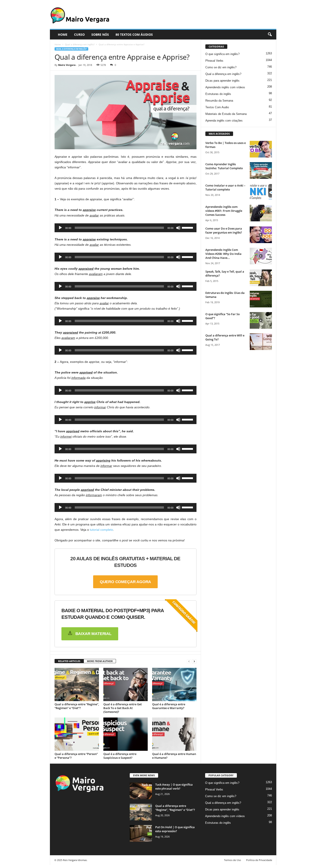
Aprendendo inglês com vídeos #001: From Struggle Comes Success (223, 211)
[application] (125, 227)
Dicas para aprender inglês (222, 80)
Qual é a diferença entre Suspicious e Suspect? (119, 756)
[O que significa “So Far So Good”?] (261, 320)
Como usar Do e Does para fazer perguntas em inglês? (223, 230)
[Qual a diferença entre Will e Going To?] (261, 341)
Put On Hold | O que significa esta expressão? (175, 829)
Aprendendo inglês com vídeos (225, 87)
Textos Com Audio (217, 107)
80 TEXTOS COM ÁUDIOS (134, 34)
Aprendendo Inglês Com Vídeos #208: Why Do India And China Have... (223, 254)
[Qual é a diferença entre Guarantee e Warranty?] (174, 684)
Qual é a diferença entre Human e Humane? (174, 756)
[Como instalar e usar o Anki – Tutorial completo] (261, 191)
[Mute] (178, 228)
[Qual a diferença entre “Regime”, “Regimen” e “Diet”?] (77, 684)
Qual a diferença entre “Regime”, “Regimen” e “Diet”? (77, 706)
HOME (62, 34)
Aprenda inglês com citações (224, 120)
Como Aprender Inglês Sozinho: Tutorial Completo (224, 166)
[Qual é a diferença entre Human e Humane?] (174, 734)
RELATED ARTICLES (69, 661)
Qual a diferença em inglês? (79, 44)
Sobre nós (100, 34)
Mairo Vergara (67, 65)
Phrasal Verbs (214, 60)
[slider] (188, 227)
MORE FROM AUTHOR (100, 661)
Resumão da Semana (219, 100)
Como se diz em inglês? (220, 67)
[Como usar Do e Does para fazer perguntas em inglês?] (261, 234)
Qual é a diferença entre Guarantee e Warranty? (168, 706)
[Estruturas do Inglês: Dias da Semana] (261, 299)
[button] (270, 34)
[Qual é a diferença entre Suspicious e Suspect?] (125, 734)
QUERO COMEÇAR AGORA (125, 582)
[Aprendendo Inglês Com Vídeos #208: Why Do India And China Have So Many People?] (261, 256)
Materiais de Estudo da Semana (226, 114)
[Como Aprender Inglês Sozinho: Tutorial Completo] (261, 170)
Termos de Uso (232, 860)
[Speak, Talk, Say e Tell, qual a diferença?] (261, 277)
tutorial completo (101, 529)
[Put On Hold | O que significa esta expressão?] (141, 833)
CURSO (79, 34)
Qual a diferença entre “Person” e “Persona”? (76, 756)
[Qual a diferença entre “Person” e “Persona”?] (77, 734)
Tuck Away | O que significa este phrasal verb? (174, 786)
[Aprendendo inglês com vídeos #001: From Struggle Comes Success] (261, 213)
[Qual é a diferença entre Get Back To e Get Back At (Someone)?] (125, 684)
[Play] (60, 228)
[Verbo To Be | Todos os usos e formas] (261, 149)
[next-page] (194, 661)
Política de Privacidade (259, 860)
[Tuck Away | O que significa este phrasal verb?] (141, 790)
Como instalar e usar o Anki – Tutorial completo (225, 187)
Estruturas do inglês (218, 94)
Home (58, 44)
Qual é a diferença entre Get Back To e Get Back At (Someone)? (122, 708)
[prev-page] (189, 661)
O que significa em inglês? (222, 54)
